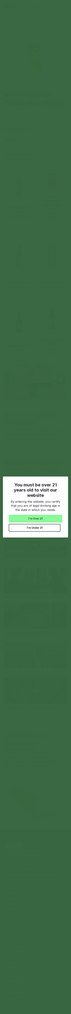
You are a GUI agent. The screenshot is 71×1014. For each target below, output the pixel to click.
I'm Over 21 (35, 518)
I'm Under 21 (35, 527)
